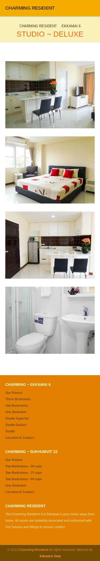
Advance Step (50, 556)
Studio (10, 431)
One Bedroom (15, 412)
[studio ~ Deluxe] (50, 94)
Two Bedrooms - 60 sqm (23, 479)
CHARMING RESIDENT (30, 8)
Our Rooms (14, 393)
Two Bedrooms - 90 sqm (23, 466)
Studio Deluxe (15, 425)
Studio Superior (17, 418)
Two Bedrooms (16, 406)
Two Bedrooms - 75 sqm (23, 473)
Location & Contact (19, 438)
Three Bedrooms (18, 399)
